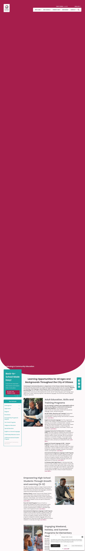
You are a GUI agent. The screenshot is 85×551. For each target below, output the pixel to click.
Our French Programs (10, 422)
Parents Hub (56, 9)
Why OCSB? (38, 9)
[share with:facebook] (79, 384)
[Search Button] (78, 10)
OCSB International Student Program (12, 438)
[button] (82, 537)
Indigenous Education (10, 425)
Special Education (9, 428)
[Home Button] (7, 8)
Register (7, 411)
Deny (65, 545)
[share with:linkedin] (79, 387)
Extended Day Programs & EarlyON (11, 418)
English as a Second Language (12, 431)
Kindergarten (8, 405)
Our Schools (46, 9)
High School (8, 408)
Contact (73, 9)
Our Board (65, 9)
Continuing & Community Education (11, 442)
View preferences (77, 545)
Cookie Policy (66, 548)
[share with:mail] (79, 380)
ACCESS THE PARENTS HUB (11, 392)
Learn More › (51, 418)
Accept (55, 545)
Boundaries (7, 414)
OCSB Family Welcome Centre (12, 434)
